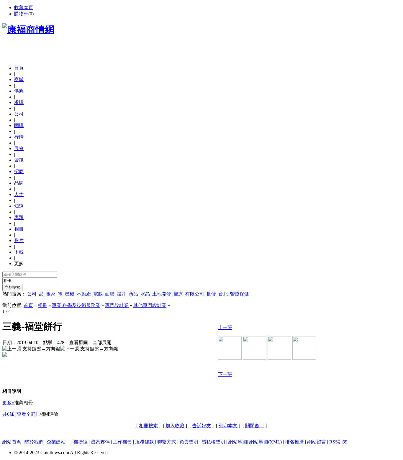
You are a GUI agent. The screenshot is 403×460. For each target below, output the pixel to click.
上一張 (225, 327)
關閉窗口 (254, 425)
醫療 (178, 293)
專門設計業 (117, 305)
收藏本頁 (23, 7)
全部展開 (102, 342)
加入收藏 (175, 425)
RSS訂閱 (338, 441)
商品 (133, 293)
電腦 (98, 293)
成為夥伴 (100, 441)
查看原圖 (78, 342)
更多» (8, 402)
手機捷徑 (78, 441)
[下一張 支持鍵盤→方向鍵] (89, 349)
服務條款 (144, 441)
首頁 (19, 67)
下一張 (225, 374)
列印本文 (228, 425)
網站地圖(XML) (265, 441)
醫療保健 (239, 293)
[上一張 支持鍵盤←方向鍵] (31, 349)
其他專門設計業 (149, 305)
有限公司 (194, 293)
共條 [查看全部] (19, 414)
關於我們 (33, 441)
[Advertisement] (71, 51)
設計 (121, 293)
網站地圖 (237, 441)
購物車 (21, 13)
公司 (32, 293)
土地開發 (161, 293)
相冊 (42, 305)
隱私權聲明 (213, 441)
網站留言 (316, 441)
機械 (69, 293)
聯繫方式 (166, 441)
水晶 (145, 293)
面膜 (109, 293)
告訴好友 (201, 425)
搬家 (50, 293)
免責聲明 (188, 441)
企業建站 (56, 441)
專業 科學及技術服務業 (76, 305)
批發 (211, 293)
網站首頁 (11, 441)
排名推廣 (294, 441)
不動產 (84, 293)
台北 (223, 293)
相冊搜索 (148, 425)
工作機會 (122, 441)
